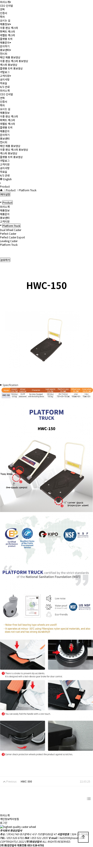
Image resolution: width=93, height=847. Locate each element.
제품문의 (5, 42)
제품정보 (5, 24)
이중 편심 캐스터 (9, 28)
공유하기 (5, 260)
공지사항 (5, 79)
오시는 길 (5, 20)
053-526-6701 (15, 838)
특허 (2, 16)
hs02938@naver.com (72, 838)
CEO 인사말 (6, 5)
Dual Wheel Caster (10, 230)
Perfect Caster (8, 233)
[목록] (89, 798)
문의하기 (5, 46)
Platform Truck (9, 244)
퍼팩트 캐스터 (7, 31)
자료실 (3, 83)
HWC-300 (26, 781)
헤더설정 (5, 194)
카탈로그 (5, 72)
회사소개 (5, 2)
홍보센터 (5, 50)
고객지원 (5, 76)
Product (7, 202)
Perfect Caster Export (12, 237)
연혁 (2, 9)
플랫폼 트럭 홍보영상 (11, 68)
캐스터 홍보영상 (8, 64)
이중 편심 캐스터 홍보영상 (14, 61)
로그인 (3, 822)
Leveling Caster (9, 241)
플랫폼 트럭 (6, 39)
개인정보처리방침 (9, 819)
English (7, 179)
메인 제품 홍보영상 (10, 57)
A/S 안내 (5, 87)
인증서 (3, 13)
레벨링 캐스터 (7, 35)
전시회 (3, 53)
